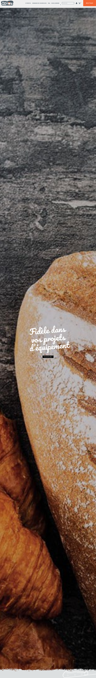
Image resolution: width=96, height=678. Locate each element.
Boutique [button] (89, 3)
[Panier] (79, 3)
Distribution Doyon (7, 3)
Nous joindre (55, 3)
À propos (28, 3)
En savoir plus (48, 356)
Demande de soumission (39, 3)
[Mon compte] (76, 3)
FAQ (49, 3)
